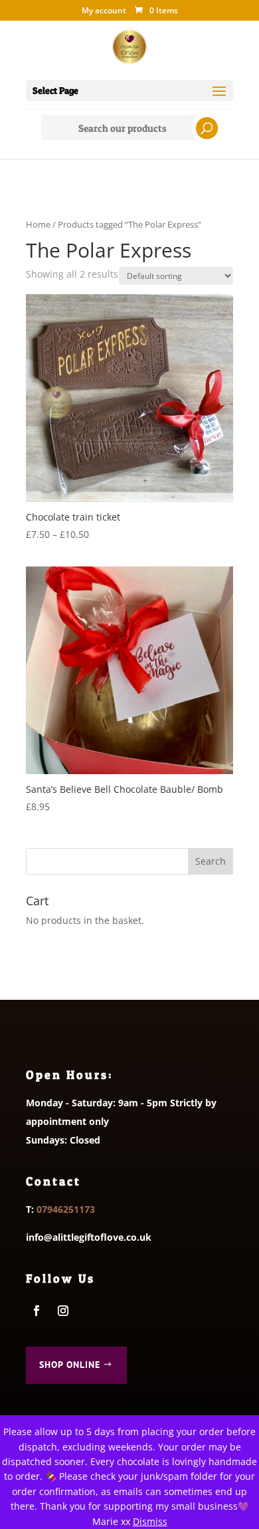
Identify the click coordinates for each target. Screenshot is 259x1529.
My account (104, 11)
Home (38, 224)
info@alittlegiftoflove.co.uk (88, 1237)
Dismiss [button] (150, 1521)
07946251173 (66, 1209)
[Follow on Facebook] (36, 1310)
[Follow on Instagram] (63, 1310)
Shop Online (69, 1365)
